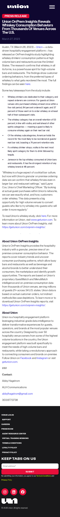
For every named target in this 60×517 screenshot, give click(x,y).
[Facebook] (22, 491)
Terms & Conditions (43, 476)
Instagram (42, 358)
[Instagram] (4, 491)
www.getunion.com (41, 219)
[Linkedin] (13, 491)
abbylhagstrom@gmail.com (17, 393)
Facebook (25, 358)
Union (39, 47)
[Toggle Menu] (52, 7)
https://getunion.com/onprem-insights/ (23, 227)
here (27, 84)
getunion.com (9, 361)
